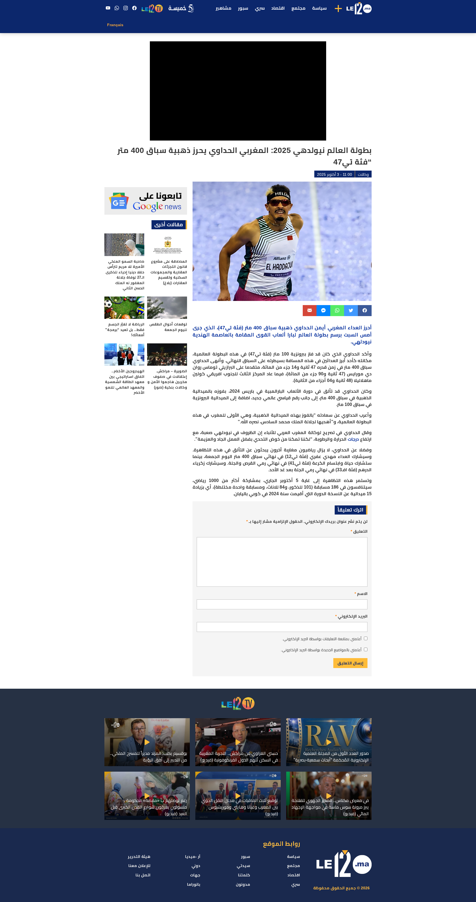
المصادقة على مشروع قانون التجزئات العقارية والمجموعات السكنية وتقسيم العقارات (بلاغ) (168, 272)
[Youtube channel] (108, 8)
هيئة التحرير (139, 856)
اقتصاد (278, 8)
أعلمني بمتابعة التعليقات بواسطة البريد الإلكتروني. (321, 639)
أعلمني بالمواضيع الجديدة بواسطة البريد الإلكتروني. (321, 650)
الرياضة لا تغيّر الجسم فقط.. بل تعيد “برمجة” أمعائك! (124, 329)
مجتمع (298, 8)
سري (260, 8)
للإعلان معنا (139, 865)
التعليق (359, 531)
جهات (195, 875)
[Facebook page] (134, 8)
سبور (243, 8)
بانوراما (193, 884)
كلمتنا (244, 875)
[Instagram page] (125, 8)
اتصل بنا (143, 875)
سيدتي (243, 865)
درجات (353, 439)
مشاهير (223, 8)
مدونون (243, 884)
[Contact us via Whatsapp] (116, 8)
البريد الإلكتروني (351, 616)
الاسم (361, 593)
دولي (195, 865)
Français (115, 25)
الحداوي (303, 327)
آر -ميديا (192, 856)
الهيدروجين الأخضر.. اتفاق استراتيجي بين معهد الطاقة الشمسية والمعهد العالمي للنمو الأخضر (124, 382)
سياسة (319, 8)
